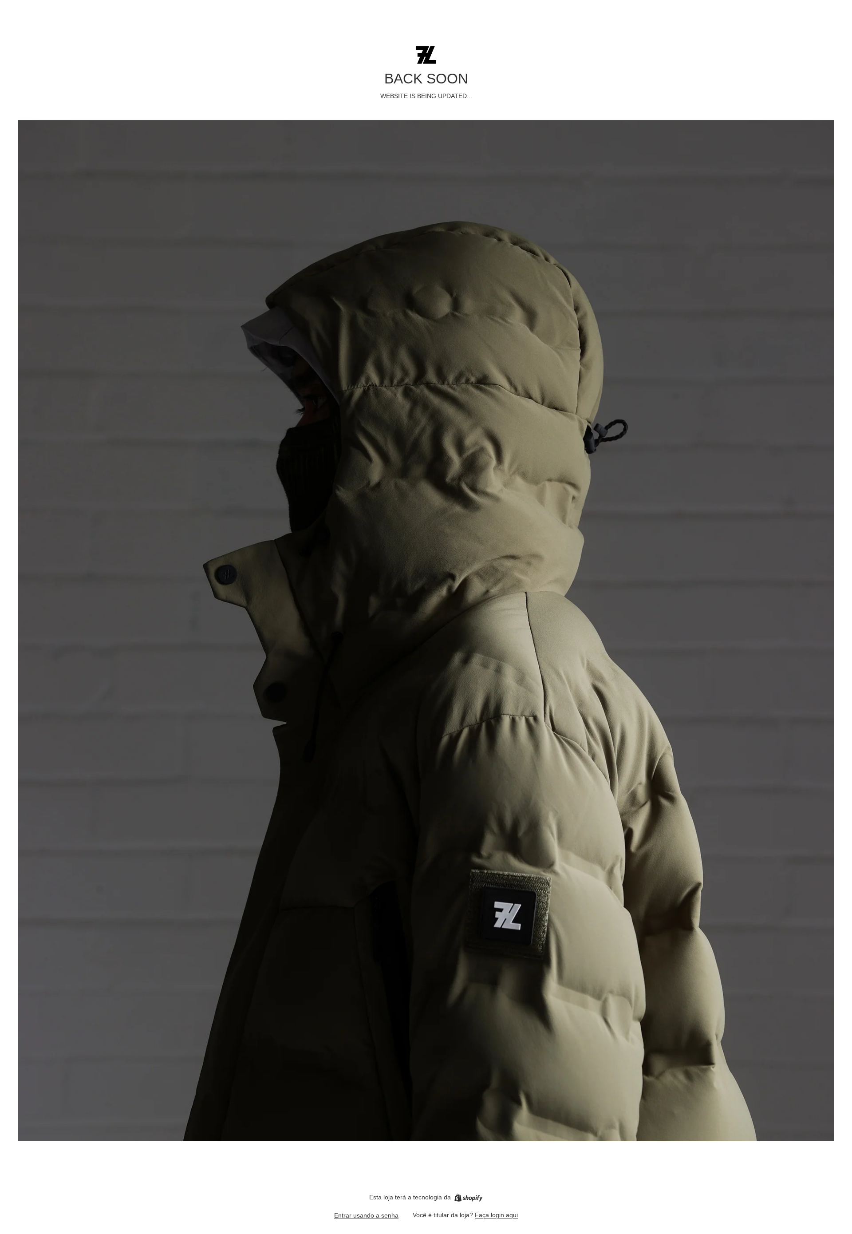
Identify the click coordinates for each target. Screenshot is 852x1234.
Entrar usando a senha (366, 1215)
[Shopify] (468, 1198)
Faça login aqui (496, 1214)
